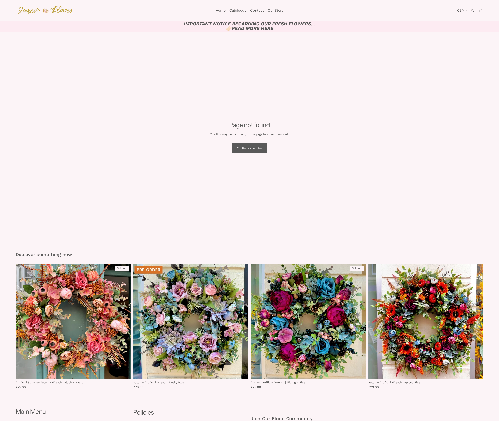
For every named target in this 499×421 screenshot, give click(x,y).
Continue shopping (249, 148)
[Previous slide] (256, 321)
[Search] (472, 10)
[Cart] (480, 10)
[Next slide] (360, 321)
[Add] (242, 373)
